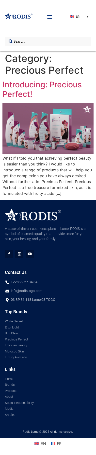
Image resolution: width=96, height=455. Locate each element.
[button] (50, 16)
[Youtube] (30, 254)
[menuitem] (79, 16)
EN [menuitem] (78, 16)
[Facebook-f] (9, 254)
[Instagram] (19, 254)
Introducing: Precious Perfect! (42, 89)
